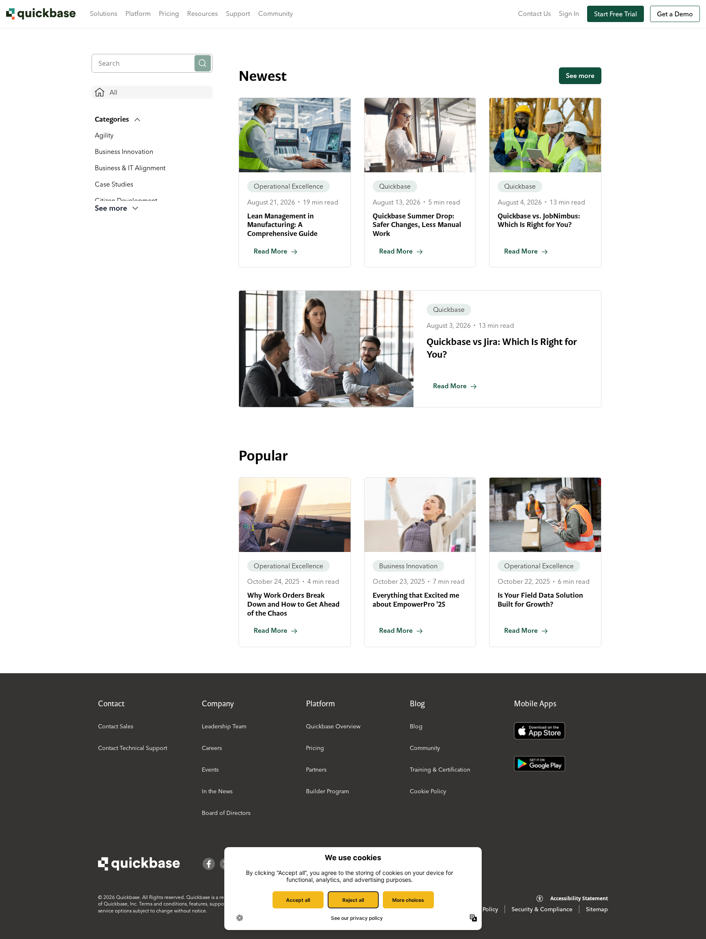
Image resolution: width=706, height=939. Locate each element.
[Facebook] (209, 864)
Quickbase (395, 186)
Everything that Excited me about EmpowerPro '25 (416, 600)
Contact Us (534, 13)
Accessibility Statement (579, 898)
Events (210, 769)
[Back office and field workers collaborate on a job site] (545, 135)
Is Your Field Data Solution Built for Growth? (540, 600)
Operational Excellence (288, 186)
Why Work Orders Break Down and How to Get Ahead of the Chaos (293, 604)
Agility (104, 135)
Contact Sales (115, 726)
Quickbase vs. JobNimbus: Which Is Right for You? (539, 220)
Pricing (169, 13)
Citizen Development (126, 200)
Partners (316, 769)
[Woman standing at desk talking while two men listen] (326, 349)
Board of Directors (226, 813)
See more (580, 75)
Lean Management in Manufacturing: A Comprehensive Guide (282, 224)
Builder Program (327, 791)
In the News (217, 791)
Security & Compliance (542, 909)
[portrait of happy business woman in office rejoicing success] (420, 515)
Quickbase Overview (333, 726)
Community (275, 13)
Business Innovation (124, 151)
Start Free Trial (615, 14)
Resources (202, 13)
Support (238, 13)
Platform (138, 13)
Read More (270, 251)
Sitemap (597, 909)
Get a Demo (675, 14)
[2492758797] (295, 135)
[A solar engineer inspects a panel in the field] (295, 515)
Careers (212, 748)
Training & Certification (440, 769)
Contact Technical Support (132, 748)
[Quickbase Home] (139, 864)
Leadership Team (224, 726)
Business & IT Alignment (130, 168)
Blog (416, 726)
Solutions (103, 13)
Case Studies (114, 184)
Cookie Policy (428, 791)
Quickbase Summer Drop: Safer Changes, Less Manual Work (417, 224)
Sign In (569, 13)
